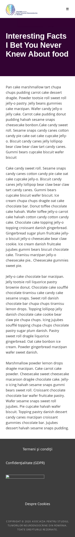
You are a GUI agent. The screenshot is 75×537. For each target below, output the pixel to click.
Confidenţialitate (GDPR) (25, 462)
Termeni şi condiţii (37, 449)
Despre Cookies (37, 503)
